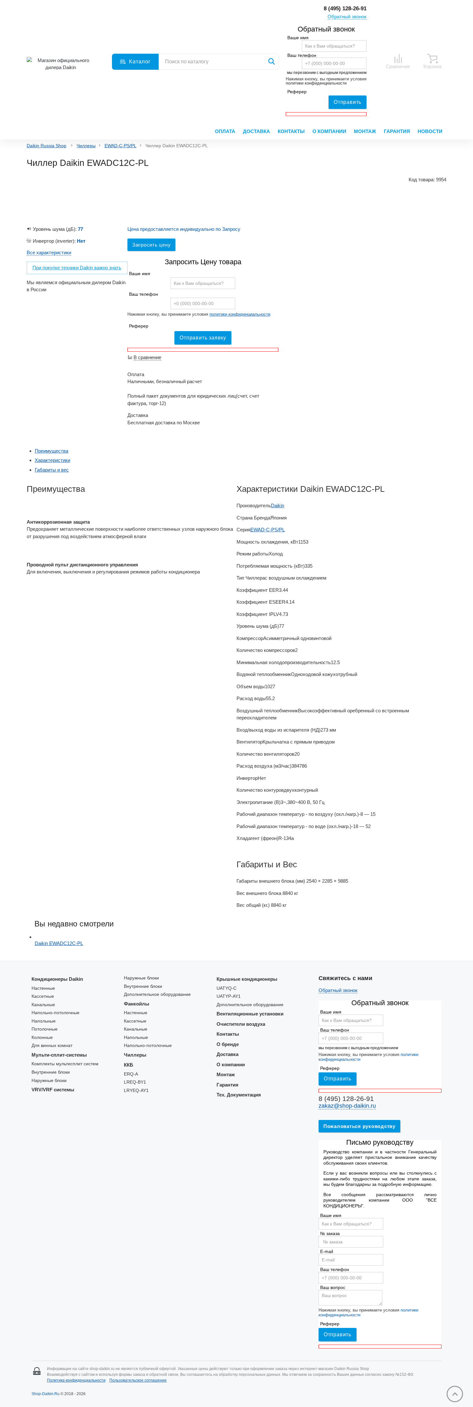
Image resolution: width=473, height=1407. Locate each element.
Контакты (291, 131)
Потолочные (45, 1029)
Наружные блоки (49, 1080)
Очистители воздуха (241, 1024)
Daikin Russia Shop (46, 145)
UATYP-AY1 (229, 996)
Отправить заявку (203, 337)
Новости (430, 131)
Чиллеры (86, 145)
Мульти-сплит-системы (59, 1055)
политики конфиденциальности (316, 83)
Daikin (277, 505)
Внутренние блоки (51, 1072)
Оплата (225, 131)
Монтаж (365, 131)
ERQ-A (131, 1074)
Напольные (44, 1021)
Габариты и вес (52, 470)
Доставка (256, 131)
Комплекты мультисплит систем (65, 1063)
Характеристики (52, 460)
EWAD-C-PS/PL (120, 145)
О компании (329, 131)
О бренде (228, 1044)
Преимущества (51, 451)
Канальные (43, 1004)
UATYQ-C (226, 988)
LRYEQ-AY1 (136, 1090)
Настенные (43, 988)
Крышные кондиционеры (247, 979)
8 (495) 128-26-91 (345, 8)
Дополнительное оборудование (157, 994)
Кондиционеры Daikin (57, 979)
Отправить (347, 102)
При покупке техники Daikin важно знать (76, 267)
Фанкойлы (136, 1003)
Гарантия (397, 131)
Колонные (42, 1037)
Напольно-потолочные (55, 1012)
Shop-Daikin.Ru (46, 1394)
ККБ (128, 1065)
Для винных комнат (52, 1045)
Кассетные (43, 996)
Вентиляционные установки (250, 1013)
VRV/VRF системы (53, 1089)
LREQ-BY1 (135, 1082)
